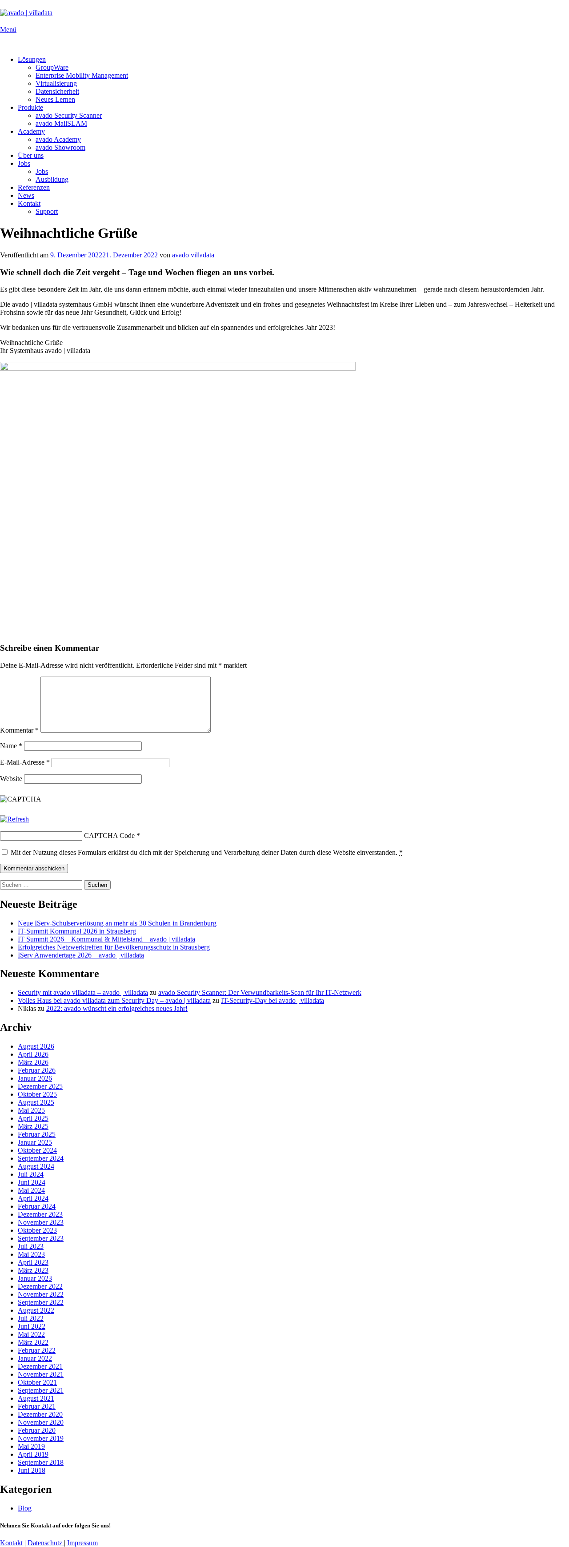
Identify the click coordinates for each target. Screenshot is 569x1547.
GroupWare (52, 67)
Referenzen (34, 187)
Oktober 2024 (37, 1150)
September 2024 (41, 1158)
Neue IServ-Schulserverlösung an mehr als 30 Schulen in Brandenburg (117, 923)
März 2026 (33, 1062)
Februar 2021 (37, 1406)
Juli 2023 (31, 1246)
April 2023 (33, 1262)
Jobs (24, 163)
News (26, 195)
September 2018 (41, 1462)
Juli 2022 (31, 1318)
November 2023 (41, 1222)
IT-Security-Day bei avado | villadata (272, 1000)
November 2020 (41, 1422)
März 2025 (33, 1126)
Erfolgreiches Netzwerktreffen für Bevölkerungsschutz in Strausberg (114, 947)
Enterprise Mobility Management (82, 75)
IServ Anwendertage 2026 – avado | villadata (81, 955)
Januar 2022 (35, 1358)
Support (47, 211)
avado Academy (58, 139)
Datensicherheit (57, 91)
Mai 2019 (31, 1446)
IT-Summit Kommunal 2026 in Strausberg (77, 931)
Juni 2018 (31, 1470)
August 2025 (36, 1102)
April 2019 (33, 1454)
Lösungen (32, 59)
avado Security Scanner (69, 115)
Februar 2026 (37, 1070)
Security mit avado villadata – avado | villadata (83, 992)
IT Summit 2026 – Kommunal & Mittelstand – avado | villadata (106, 939)
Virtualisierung (56, 83)
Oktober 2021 (37, 1382)
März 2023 (33, 1270)
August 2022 (36, 1310)
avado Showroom (60, 147)
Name (11, 745)
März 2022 (33, 1342)
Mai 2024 (31, 1190)
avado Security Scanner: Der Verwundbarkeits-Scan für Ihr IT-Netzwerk (259, 992)
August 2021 (36, 1398)
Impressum (82, 1543)
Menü (8, 29)
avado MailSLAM (61, 123)
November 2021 (41, 1374)
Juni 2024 (31, 1182)
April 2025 (33, 1118)
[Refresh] (14, 819)
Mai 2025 (31, 1110)
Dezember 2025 (40, 1086)
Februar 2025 (37, 1134)
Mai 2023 (31, 1254)
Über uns (31, 155)
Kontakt (29, 203)
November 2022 (41, 1294)
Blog (25, 1508)
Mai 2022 (31, 1334)
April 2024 (33, 1198)
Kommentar (19, 730)
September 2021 (41, 1390)
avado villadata (193, 255)
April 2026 (33, 1054)
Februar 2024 (37, 1206)
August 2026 (36, 1046)
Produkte (30, 107)
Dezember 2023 (40, 1214)
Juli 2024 (31, 1174)
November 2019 (41, 1438)
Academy (31, 131)
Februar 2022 (37, 1350)
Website (11, 778)
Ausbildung (52, 179)
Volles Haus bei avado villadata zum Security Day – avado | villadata (114, 1000)
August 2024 (36, 1166)
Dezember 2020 (40, 1414)
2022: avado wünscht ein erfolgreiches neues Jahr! (117, 1008)
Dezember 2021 (40, 1366)
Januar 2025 (35, 1142)
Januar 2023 (35, 1278)
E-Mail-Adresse (25, 762)
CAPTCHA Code (109, 835)
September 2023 (41, 1238)
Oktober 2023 (37, 1230)
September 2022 (41, 1302)
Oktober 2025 (37, 1094)
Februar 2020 (37, 1430)
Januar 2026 (35, 1078)
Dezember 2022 (40, 1286)
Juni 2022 (31, 1326)
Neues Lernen (55, 99)
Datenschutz (46, 1543)
